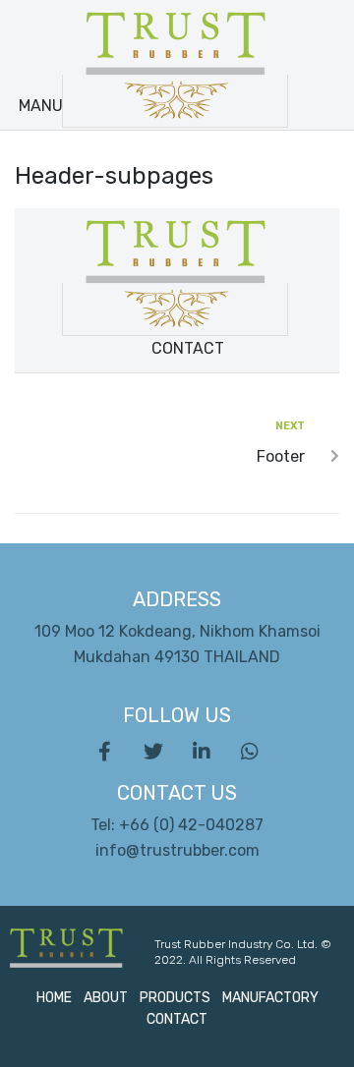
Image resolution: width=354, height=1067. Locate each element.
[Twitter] (153, 751)
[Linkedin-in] (201, 751)
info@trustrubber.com (177, 850)
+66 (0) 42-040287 (191, 824)
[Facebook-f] (105, 751)
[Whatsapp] (250, 751)
